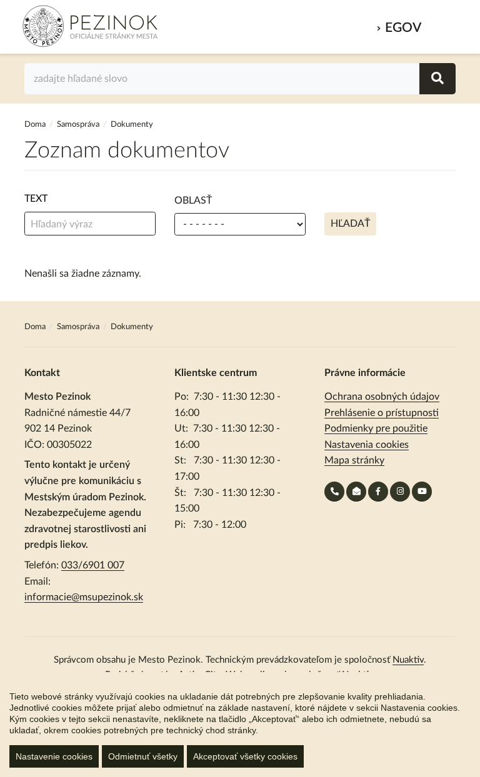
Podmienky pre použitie (376, 428)
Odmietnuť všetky (143, 756)
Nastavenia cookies (366, 445)
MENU (442, 24)
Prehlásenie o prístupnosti (381, 413)
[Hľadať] (437, 78)
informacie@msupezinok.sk (83, 597)
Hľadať (350, 224)
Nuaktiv (408, 660)
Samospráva (79, 125)
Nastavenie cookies (54, 756)
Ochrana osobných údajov (381, 397)
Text (36, 199)
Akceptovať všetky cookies (245, 756)
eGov (403, 27)
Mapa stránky (354, 460)
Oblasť (193, 200)
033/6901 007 (92, 565)
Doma (36, 125)
